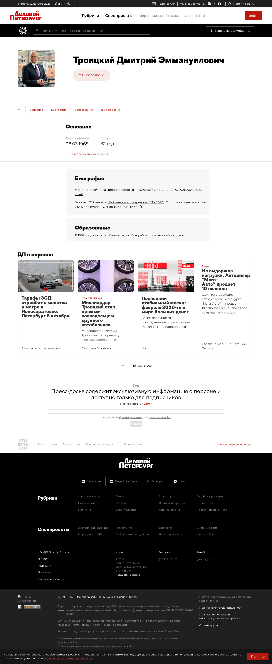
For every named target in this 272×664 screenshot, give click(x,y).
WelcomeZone (206, 534)
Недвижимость (88, 503)
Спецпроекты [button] (119, 15)
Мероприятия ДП (90, 534)
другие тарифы (160, 417)
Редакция (44, 565)
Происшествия (169, 509)
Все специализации (99, 444)
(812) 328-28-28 (168, 559)
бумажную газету (131, 417)
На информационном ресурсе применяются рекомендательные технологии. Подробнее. (119, 631)
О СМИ (42, 559)
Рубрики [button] (91, 15)
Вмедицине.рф (207, 527)
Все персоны (71, 444)
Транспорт (166, 496)
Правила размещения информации (234, 444)
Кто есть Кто (194, 16)
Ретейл (121, 503)
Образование (83, 109)
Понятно (258, 656)
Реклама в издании (51, 579)
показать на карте (128, 574)
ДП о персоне (110, 109)
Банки (120, 496)
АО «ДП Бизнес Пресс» (53, 552)
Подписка (44, 572)
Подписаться (166, 3)
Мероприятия (151, 16)
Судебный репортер (211, 496)
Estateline (165, 527)
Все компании (47, 444)
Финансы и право (90, 496)
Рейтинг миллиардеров (132, 534)
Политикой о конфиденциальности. (68, 658)
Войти (253, 15)
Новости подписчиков (212, 509)
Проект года (205, 503)
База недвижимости (173, 534)
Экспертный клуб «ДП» (94, 527)
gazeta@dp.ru (205, 559)
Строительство (126, 509)
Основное (36, 109)
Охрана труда (208, 625)
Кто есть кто (124, 527)
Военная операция (172, 503)
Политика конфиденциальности (221, 607)
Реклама (173, 16)
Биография (58, 109)
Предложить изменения (89, 154)
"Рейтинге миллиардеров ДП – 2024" (136, 202)
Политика (85, 509)
